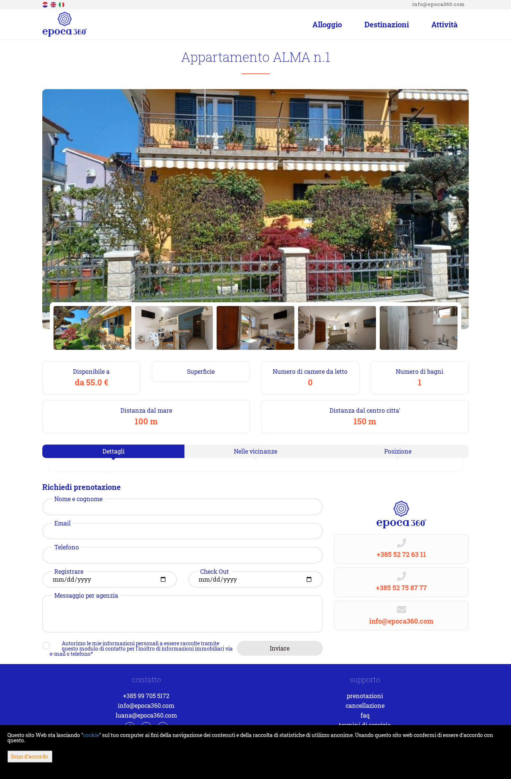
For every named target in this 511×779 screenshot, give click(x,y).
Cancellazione (365, 705)
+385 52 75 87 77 (401, 587)
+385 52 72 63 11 (401, 554)
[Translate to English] (54, 4)
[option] (92, 328)
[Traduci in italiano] (62, 4)
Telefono (66, 547)
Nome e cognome (78, 499)
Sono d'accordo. (30, 756)
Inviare (280, 648)
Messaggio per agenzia (86, 595)
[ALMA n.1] (255, 209)
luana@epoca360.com (146, 715)
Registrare (68, 572)
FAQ (365, 715)
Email (62, 523)
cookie (91, 735)
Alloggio (327, 24)
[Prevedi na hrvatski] (45, 4)
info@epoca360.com (438, 4)
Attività (444, 24)
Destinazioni (386, 24)
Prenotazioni (365, 696)
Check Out (214, 572)
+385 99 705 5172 (146, 696)
